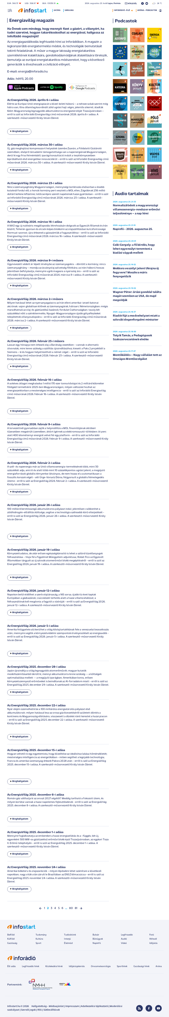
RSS (39, 1010)
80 (71, 908)
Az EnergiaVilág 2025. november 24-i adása (36, 867)
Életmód (68, 943)
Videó (124, 943)
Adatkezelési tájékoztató (94, 1006)
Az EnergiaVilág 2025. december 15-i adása (36, 750)
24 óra (57, 10)
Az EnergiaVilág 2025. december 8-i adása (35, 794)
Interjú (67, 939)
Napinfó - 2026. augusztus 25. (133, 229)
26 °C (159, 3)
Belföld (11, 935)
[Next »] (81, 908)
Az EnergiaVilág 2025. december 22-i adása (36, 705)
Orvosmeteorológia (101, 966)
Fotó (151, 935)
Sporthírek (122, 966)
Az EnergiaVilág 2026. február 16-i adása (34, 380)
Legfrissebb (127, 935)
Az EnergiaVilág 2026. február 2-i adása (33, 463)
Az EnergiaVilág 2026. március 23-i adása (34, 183)
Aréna (159, 966)
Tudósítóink (70, 935)
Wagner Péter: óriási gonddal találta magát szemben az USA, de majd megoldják (137, 296)
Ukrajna (69, 10)
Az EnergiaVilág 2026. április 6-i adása (33, 100)
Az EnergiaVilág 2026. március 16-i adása (34, 222)
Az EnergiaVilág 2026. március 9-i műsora (35, 260)
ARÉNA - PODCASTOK (147, 10)
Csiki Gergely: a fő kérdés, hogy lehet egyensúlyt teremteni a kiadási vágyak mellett (134, 249)
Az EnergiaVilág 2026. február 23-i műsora (35, 341)
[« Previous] (40, 908)
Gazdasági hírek (141, 966)
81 (76, 908)
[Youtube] (158, 1008)
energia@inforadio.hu (33, 71)
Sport (38, 943)
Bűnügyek (98, 939)
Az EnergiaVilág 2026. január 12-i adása (33, 590)
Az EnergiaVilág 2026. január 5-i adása (32, 626)
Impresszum (72, 1006)
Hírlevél (153, 939)
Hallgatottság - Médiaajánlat (48, 1006)
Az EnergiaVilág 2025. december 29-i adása (36, 667)
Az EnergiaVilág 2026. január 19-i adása (33, 550)
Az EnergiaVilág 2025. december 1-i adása (35, 832)
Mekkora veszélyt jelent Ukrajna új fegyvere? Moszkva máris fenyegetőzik (136, 272)
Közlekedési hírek (54, 966)
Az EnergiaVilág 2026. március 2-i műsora (35, 299)
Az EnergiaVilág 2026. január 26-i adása (33, 505)
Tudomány (41, 935)
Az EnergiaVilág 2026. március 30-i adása (35, 145)
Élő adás (11, 966)
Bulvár (96, 935)
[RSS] (139, 1008)
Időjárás (153, 943)
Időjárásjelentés (77, 966)
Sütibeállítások (51, 1010)
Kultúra (39, 939)
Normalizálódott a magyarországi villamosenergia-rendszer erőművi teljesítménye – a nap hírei (136, 209)
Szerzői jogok (28, 1010)
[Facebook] (149, 1008)
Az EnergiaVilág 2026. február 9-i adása (33, 424)
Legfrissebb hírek (30, 966)
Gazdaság (12, 943)
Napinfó (97, 943)
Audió (124, 939)
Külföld (11, 939)
